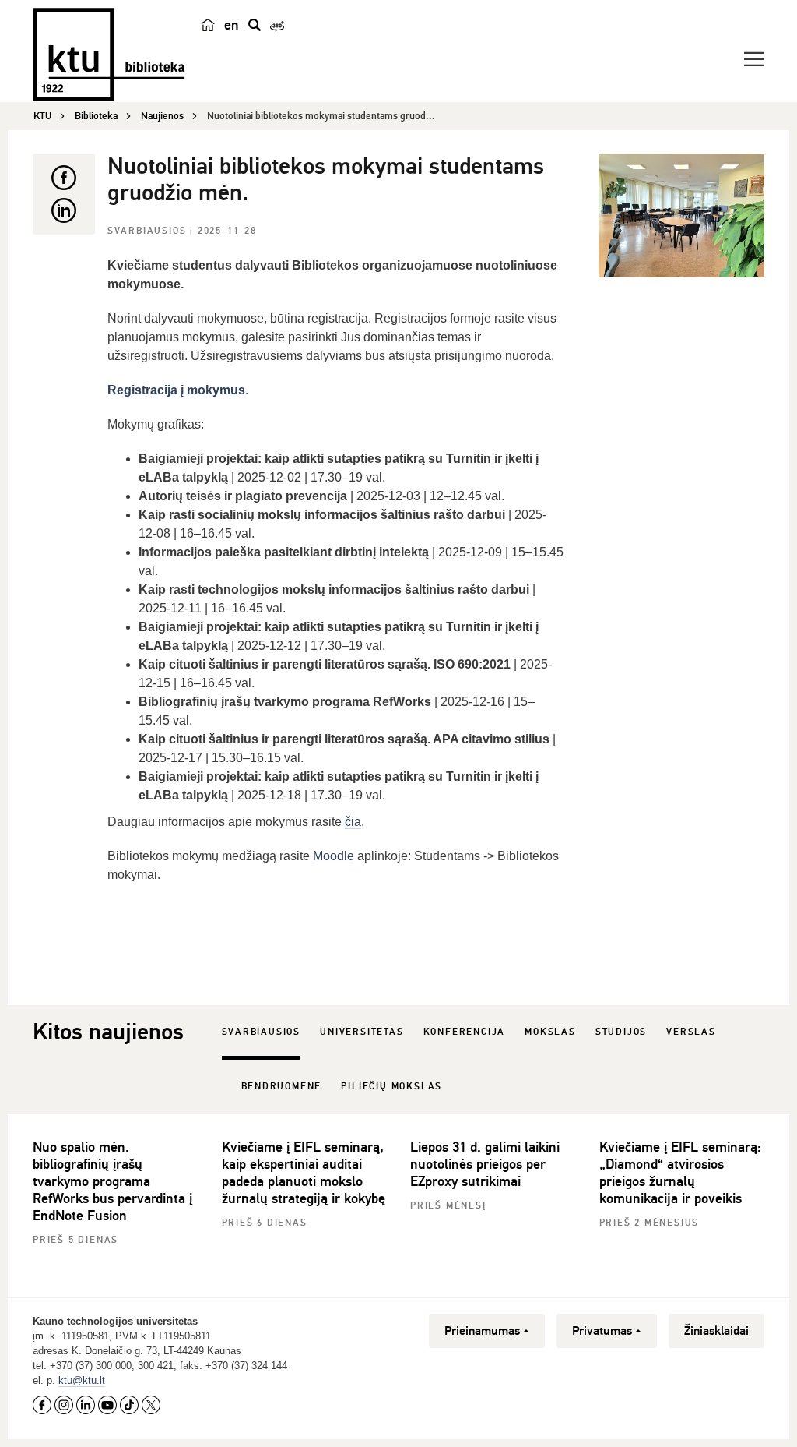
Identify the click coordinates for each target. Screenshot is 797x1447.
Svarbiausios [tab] (261, 1032)
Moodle (333, 856)
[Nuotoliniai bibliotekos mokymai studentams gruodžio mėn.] (681, 215)
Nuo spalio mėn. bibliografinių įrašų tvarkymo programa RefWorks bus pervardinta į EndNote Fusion (112, 1181)
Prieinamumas (482, 1331)
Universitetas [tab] (361, 1032)
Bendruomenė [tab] (281, 1086)
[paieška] (255, 25)
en (231, 25)
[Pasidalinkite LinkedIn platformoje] (63, 210)
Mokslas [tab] (550, 1032)
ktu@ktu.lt (81, 1380)
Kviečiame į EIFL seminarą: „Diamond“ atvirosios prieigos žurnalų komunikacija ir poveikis (680, 1172)
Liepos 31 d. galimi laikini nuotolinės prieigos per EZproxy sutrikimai (485, 1164)
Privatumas (602, 1331)
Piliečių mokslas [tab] (391, 1086)
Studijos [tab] (621, 1032)
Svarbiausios (148, 231)
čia (353, 821)
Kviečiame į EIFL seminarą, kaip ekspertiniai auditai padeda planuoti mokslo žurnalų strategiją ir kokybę (303, 1172)
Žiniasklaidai (716, 1331)
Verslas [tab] (691, 1032)
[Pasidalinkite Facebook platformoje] (63, 177)
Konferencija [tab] (464, 1032)
